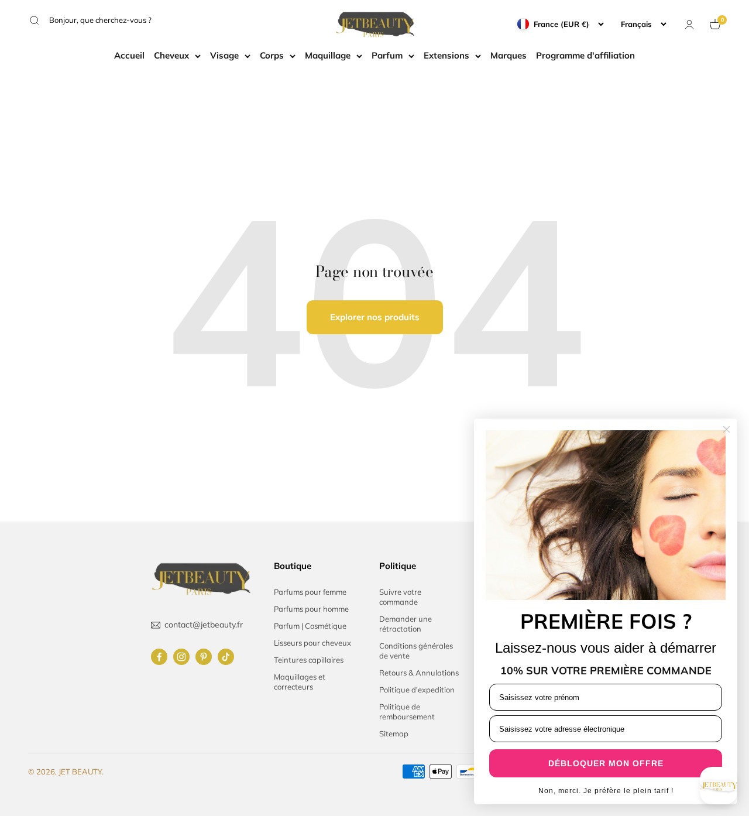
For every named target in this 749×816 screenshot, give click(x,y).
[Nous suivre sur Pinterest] (203, 657)
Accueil (129, 55)
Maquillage (328, 55)
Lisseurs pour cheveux (312, 642)
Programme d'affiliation (585, 55)
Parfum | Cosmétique (310, 625)
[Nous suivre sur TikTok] (226, 657)
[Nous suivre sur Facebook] (159, 657)
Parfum (387, 55)
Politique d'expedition (417, 689)
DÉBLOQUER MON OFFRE (606, 763)
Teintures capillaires (308, 659)
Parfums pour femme (310, 591)
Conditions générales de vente (416, 650)
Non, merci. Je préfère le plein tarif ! (606, 791)
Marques (508, 55)
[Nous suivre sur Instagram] (181, 657)
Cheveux (171, 55)
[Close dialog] (726, 429)
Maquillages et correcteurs (299, 681)
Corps (272, 55)
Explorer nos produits (375, 317)
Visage (224, 55)
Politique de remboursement (407, 711)
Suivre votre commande (400, 596)
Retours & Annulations (419, 672)
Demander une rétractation (405, 623)
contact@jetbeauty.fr (203, 624)
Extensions (446, 55)
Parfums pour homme (311, 608)
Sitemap (393, 733)
